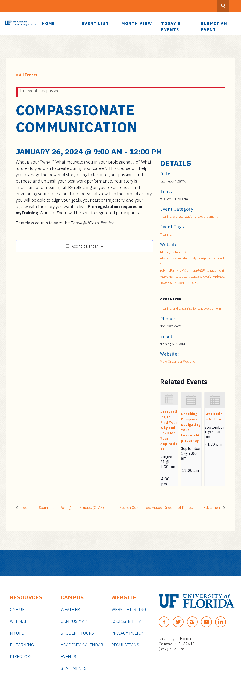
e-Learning (22, 645)
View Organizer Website (177, 361)
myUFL (17, 633)
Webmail (19, 621)
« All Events (26, 74)
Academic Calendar (82, 645)
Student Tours (77, 633)
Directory (21, 656)
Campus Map (74, 621)
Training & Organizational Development (189, 216)
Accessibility (126, 621)
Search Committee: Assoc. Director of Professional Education (170, 507)
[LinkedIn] (220, 621)
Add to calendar (85, 246)
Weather (70, 609)
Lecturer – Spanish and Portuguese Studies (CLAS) (62, 507)
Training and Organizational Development (190, 308)
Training (166, 234)
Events (68, 656)
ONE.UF (17, 609)
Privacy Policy (127, 633)
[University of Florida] (197, 601)
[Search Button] (223, 6)
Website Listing (128, 609)
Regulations (125, 645)
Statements (74, 668)
